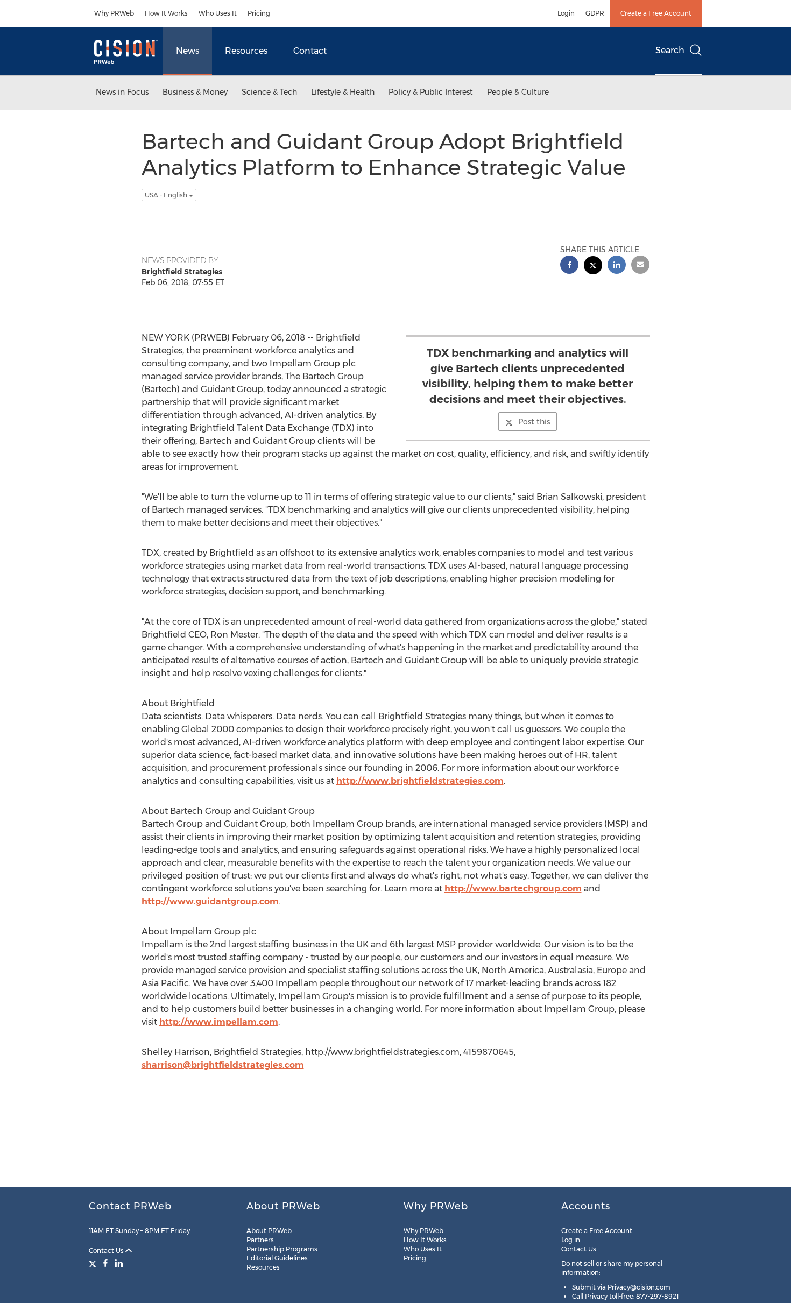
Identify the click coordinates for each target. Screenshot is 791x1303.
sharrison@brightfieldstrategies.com (223, 1065)
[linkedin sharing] (617, 266)
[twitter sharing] (593, 266)
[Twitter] (94, 1263)
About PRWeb (269, 1231)
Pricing (259, 13)
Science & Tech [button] (269, 92)
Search (669, 50)
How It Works (166, 13)
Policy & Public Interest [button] (431, 92)
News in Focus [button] (122, 92)
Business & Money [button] (195, 92)
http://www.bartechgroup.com (513, 888)
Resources (246, 51)
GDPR (594, 13)
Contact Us (107, 1251)
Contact (310, 51)
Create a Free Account (655, 13)
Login (566, 13)
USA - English (167, 195)
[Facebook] (105, 1263)
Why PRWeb (114, 13)
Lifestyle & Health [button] (343, 92)
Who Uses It (218, 13)
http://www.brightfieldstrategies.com (420, 781)
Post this (534, 422)
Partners (260, 1240)
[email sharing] (640, 266)
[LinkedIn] (119, 1263)
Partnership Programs (281, 1249)
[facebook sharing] (569, 266)
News (187, 51)
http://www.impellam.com (218, 1022)
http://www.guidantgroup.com (210, 901)
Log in (570, 1240)
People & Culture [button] (518, 92)
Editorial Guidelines (277, 1258)
